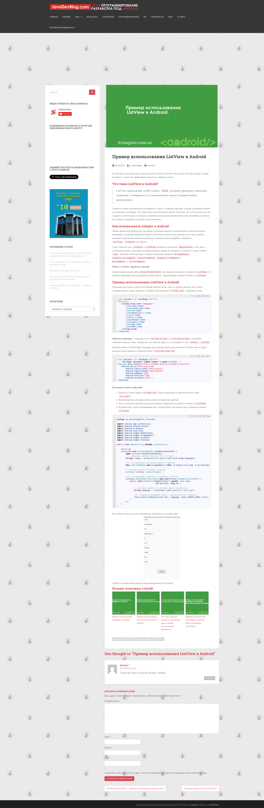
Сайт (107, 758)
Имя (108, 736)
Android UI (127, 639)
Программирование (129, 17)
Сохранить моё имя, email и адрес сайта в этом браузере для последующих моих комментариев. (156, 772)
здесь (193, 287)
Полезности (157, 17)
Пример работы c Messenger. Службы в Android (70, 286)
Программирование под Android (158, 583)
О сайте (181, 17)
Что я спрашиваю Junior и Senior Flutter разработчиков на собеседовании (71, 254)
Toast (161, 639)
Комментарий (112, 700)
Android (66, 17)
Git (145, 17)
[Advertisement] (132, 55)
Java (77, 17)
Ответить (210, 678)
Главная (54, 17)
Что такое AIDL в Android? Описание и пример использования (70, 278)
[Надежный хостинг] (69, 213)
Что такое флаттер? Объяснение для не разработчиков (71, 263)
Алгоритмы (108, 17)
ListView (152, 639)
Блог (170, 17)
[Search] (92, 92)
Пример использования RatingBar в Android (122, 618)
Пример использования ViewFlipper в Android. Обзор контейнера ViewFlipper (195, 621)
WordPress (214, 805)
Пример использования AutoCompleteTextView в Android (147, 620)
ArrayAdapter (140, 639)
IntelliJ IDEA (92, 17)
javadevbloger (135, 165)
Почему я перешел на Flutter (65, 270)
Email (108, 747)
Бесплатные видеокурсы (62, 27)
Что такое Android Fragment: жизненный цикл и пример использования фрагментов (170, 623)
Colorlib (194, 805)
